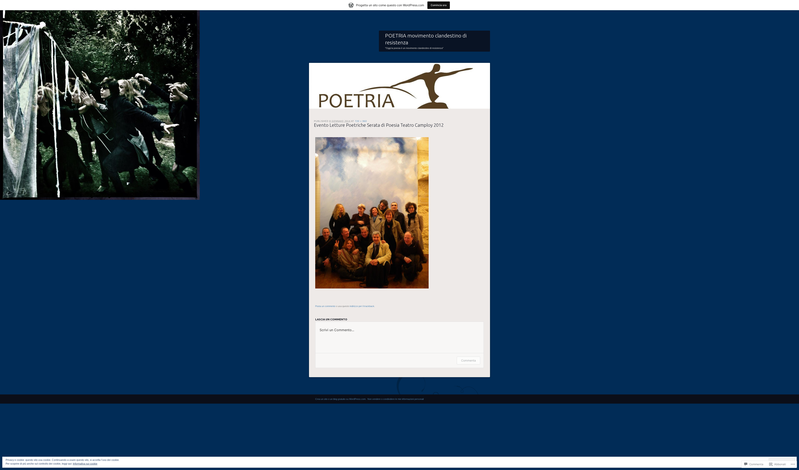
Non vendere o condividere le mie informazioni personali (395, 399)
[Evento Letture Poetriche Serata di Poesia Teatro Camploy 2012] (372, 287)
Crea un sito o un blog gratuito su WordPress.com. (340, 399)
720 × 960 (361, 121)
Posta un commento (325, 306)
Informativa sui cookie (85, 463)
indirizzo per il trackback (362, 306)
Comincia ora (439, 5)
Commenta (468, 360)
